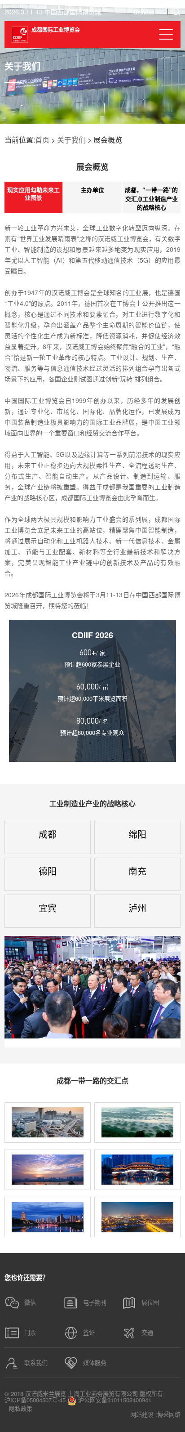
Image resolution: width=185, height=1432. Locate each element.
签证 (89, 1332)
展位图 (150, 1302)
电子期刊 (94, 1302)
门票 (30, 1332)
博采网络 (169, 1414)
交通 (147, 1332)
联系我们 (36, 1362)
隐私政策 (20, 1408)
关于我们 (71, 139)
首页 (42, 139)
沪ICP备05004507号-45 (35, 1400)
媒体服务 (94, 1362)
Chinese (143, 12)
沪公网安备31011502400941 (113, 1400)
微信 (30, 1302)
